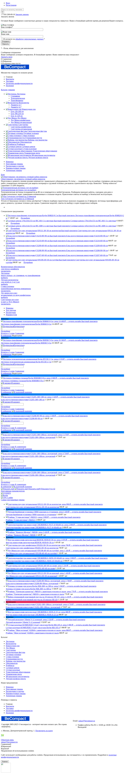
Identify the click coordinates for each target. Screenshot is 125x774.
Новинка (9, 308)
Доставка (10, 81)
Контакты (10, 79)
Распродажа (11, 312)
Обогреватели (12, 663)
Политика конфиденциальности (19, 83)
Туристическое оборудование (18, 672)
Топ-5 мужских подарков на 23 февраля (17, 199)
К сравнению (20, 428)
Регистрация (11, 5)
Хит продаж (11, 310)
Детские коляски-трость (16, 679)
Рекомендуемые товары (16, 168)
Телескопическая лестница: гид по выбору (18, 190)
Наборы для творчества (15, 661)
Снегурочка (11, 650)
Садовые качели (12, 668)
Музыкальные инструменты (17, 676)
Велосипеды (11, 644)
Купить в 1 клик (8, 333)
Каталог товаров (8, 90)
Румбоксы (10, 665)
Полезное (10, 86)
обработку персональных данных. (29, 39)
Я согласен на (24, 39)
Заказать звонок (22, 14)
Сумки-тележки (12, 657)
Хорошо (5, 761)
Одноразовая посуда (14, 659)
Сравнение (19, 333)
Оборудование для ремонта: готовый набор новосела (23, 179)
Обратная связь (7, 740)
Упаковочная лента (14, 674)
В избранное (6, 335)
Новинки (10, 162)
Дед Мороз (10, 648)
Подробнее (25, 218)
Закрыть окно (6, 57)
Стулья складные (13, 670)
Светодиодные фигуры (15, 652)
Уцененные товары (14, 170)
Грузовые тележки (13, 654)
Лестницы (10, 641)
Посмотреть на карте (44, 731)
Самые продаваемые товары (13, 500)
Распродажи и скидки (15, 166)
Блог (3, 175)
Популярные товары (14, 164)
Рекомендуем (11, 315)
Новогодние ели (13, 646)
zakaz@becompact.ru (86, 721)
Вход (8, 3)
